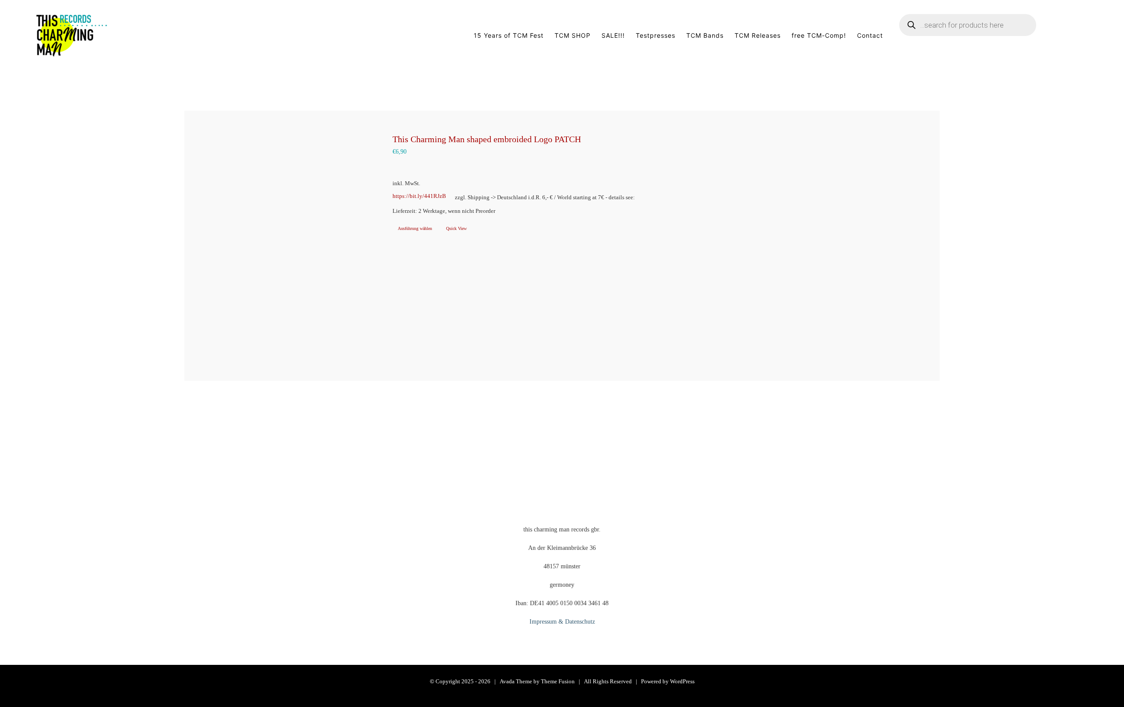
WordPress (682, 681)
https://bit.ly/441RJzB (419, 196)
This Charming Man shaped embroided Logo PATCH (487, 139)
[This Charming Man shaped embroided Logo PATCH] (278, 246)
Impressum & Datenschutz (562, 621)
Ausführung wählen (415, 228)
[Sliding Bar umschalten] (1075, 35)
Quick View (456, 228)
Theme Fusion (558, 681)
